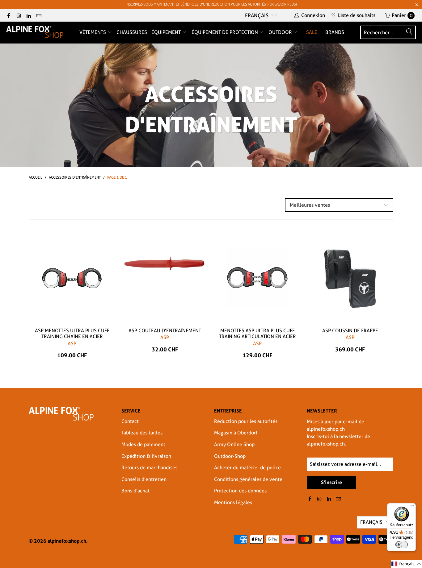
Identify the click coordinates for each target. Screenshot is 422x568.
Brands (334, 32)
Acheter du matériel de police (247, 468)
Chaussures (131, 32)
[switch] (401, 544)
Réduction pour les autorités (245, 421)
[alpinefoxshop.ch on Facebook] (8, 15)
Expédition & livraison (146, 456)
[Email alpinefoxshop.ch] (38, 15)
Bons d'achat (135, 491)
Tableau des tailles (141, 433)
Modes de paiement (143, 444)
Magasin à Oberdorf (236, 433)
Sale (311, 32)
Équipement (166, 32)
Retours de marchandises (149, 468)
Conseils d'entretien (144, 479)
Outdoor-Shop (230, 456)
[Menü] (412, 507)
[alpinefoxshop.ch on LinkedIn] (28, 15)
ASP (72, 343)
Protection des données (240, 491)
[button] (406, 564)
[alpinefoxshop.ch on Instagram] (18, 15)
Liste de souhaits (353, 15)
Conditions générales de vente (248, 479)
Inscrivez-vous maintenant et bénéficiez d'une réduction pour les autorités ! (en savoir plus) (211, 4)
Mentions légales (233, 502)
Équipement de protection (225, 32)
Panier (402, 15)
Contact (130, 421)
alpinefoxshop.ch (67, 541)
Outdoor (280, 32)
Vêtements (93, 32)
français (256, 15)
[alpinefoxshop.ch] (34, 32)
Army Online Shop (234, 444)
